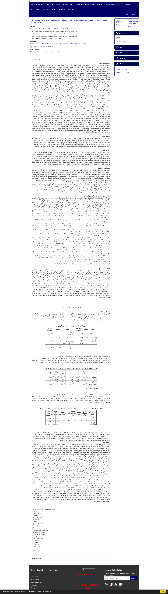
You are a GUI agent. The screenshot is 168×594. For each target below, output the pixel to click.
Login (126, 14)
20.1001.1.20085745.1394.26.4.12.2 (42, 46)
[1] (90, 79)
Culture (48, 52)
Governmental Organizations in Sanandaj (74, 43)
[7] (60, 98)
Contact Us (71, 9)
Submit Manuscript (48, 9)
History (120, 47)
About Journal (34, 576)
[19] (74, 243)
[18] (100, 233)
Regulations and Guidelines (63, 4)
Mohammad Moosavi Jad (50, 29)
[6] (74, 98)
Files (119, 33)
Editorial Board (35, 579)
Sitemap (33, 588)
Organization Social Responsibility (51, 43)
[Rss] (120, 584)
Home (31, 4)
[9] (105, 114)
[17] (100, 229)
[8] (84, 102)
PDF (121, 41)
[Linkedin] (111, 584)
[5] (92, 97)
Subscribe (133, 578)
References (37, 559)
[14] (88, 176)
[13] (66, 164)
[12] (68, 154)
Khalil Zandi (64, 29)
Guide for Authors (35, 9)
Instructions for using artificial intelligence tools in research (113, 4)
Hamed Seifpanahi (35, 29)
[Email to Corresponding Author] (57, 28)
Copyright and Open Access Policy (84, 4)
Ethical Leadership (35, 43)
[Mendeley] (106, 584)
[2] (55, 81)
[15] (33, 206)
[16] (58, 213)
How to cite (121, 58)
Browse (38, 4)
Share (119, 53)
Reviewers (61, 9)
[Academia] (116, 584)
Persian (135, 14)
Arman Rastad (75, 29)
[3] (39, 81)
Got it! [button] (162, 591)
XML (118, 38)
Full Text (36, 59)
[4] (94, 87)
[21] (97, 251)
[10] (80, 114)
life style (32, 52)
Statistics (121, 64)
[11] (106, 140)
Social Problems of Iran (58, 52)
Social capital (40, 52)
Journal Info (48, 4)
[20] (100, 245)
